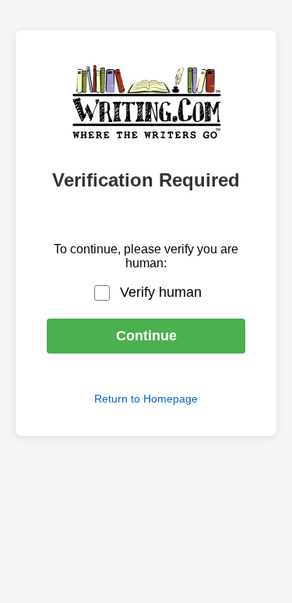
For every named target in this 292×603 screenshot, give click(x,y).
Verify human (161, 292)
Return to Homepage (146, 398)
